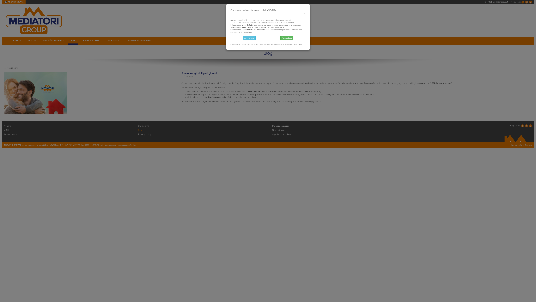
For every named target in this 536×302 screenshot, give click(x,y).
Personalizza (287, 38)
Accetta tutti (249, 38)
